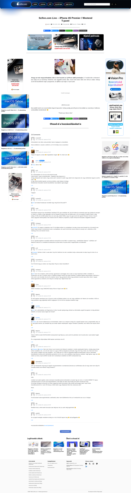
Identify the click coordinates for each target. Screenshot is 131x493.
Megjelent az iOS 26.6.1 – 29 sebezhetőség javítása (13, 148)
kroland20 (34, 227)
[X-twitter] (89, 463)
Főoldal (35, 4)
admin (37, 160)
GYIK (50, 4)
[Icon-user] (115, 4)
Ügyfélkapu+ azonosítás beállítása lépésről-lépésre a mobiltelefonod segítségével (84, 451)
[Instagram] (93, 463)
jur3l (33, 202)
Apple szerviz (69, 4)
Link (32, 147)
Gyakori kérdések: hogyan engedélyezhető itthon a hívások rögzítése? (97, 450)
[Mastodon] (97, 463)
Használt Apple (58, 4)
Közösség (43, 4)
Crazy (33, 164)
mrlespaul (34, 252)
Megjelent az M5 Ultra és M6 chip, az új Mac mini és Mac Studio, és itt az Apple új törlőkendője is (115, 157)
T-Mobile (79, 24)
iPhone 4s (74, 24)
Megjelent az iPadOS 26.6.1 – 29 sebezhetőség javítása (14, 130)
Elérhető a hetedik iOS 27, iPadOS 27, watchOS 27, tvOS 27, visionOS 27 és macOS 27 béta (115, 177)
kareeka (38, 306)
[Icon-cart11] (112, 4)
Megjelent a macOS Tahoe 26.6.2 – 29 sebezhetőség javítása (58, 450)
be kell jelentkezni (48, 425)
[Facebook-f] (86, 463)
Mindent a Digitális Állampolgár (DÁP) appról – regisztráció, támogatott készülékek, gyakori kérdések (72, 452)
